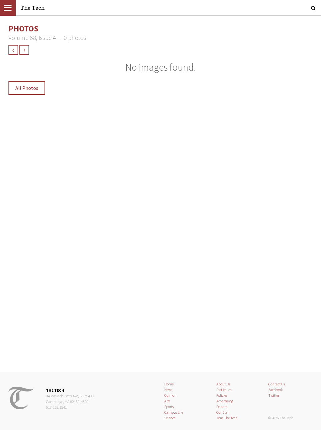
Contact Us (276, 384)
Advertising (224, 401)
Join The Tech (227, 418)
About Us (223, 384)
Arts (167, 401)
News (168, 389)
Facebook (275, 389)
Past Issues (223, 389)
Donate (221, 406)
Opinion (170, 395)
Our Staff (223, 412)
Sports (169, 406)
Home (169, 384)
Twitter (273, 395)
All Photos (26, 88)
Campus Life (173, 412)
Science (170, 418)
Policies (221, 395)
